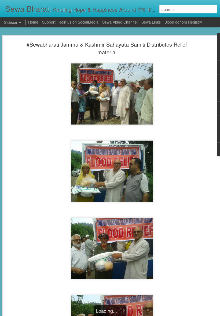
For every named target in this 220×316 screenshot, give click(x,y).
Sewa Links (151, 22)
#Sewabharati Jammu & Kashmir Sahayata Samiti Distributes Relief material (107, 48)
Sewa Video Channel (120, 22)
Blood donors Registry (183, 22)
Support (49, 22)
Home (33, 22)
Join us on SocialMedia (78, 22)
